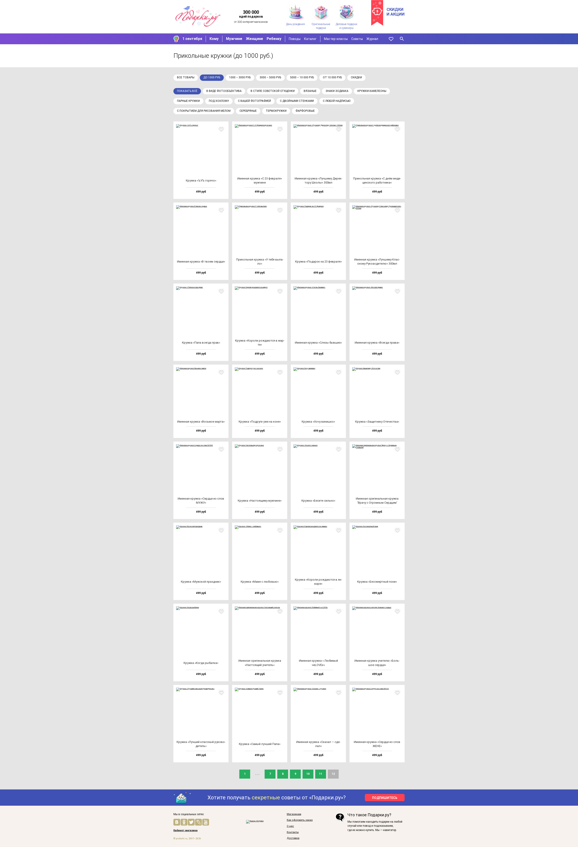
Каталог (310, 39)
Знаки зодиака (337, 91)
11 (320, 773)
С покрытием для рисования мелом (204, 110)
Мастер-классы (336, 39)
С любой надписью (336, 100)
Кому (214, 39)
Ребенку (274, 39)
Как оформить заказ (300, 820)
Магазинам (294, 814)
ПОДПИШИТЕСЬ (384, 798)
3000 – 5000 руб (270, 77)
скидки (356, 77)
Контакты (293, 832)
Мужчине (234, 39)
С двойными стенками (297, 100)
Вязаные (310, 91)
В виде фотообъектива (224, 91)
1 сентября (192, 39)
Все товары (185, 77)
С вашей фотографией (254, 100)
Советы (357, 39)
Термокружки (276, 110)
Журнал (372, 39)
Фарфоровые (305, 110)
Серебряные (248, 110)
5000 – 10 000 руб (302, 77)
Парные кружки (188, 100)
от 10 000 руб (332, 77)
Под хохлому (219, 100)
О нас (290, 826)
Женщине (254, 39)
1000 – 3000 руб (240, 77)
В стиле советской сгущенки (273, 91)
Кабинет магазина (185, 830)
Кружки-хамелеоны (371, 91)
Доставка (293, 838)
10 (308, 773)
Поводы (295, 39)
